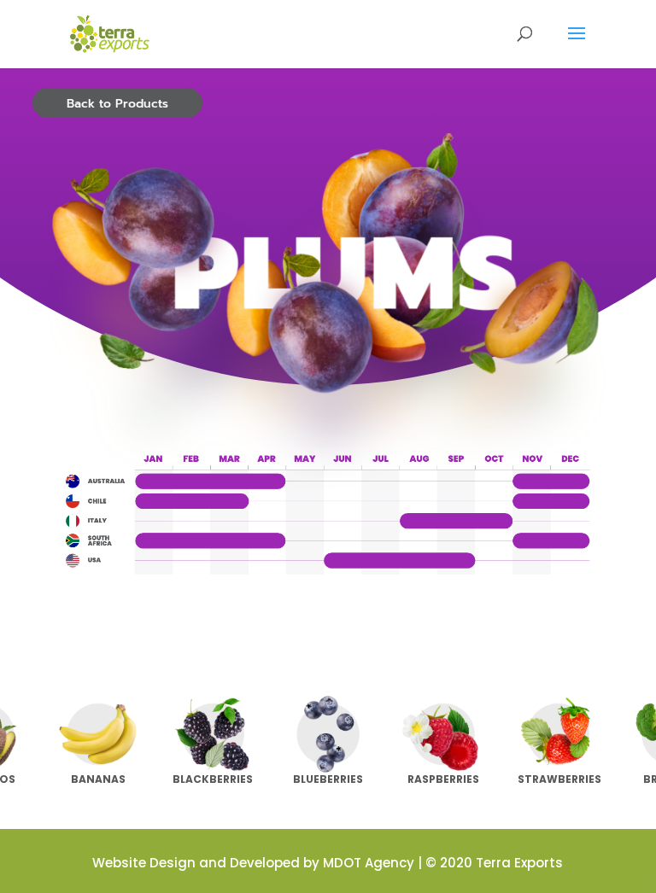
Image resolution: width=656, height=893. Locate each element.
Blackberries (213, 779)
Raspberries (443, 779)
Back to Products (117, 104)
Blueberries (328, 779)
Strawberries (559, 779)
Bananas (98, 779)
